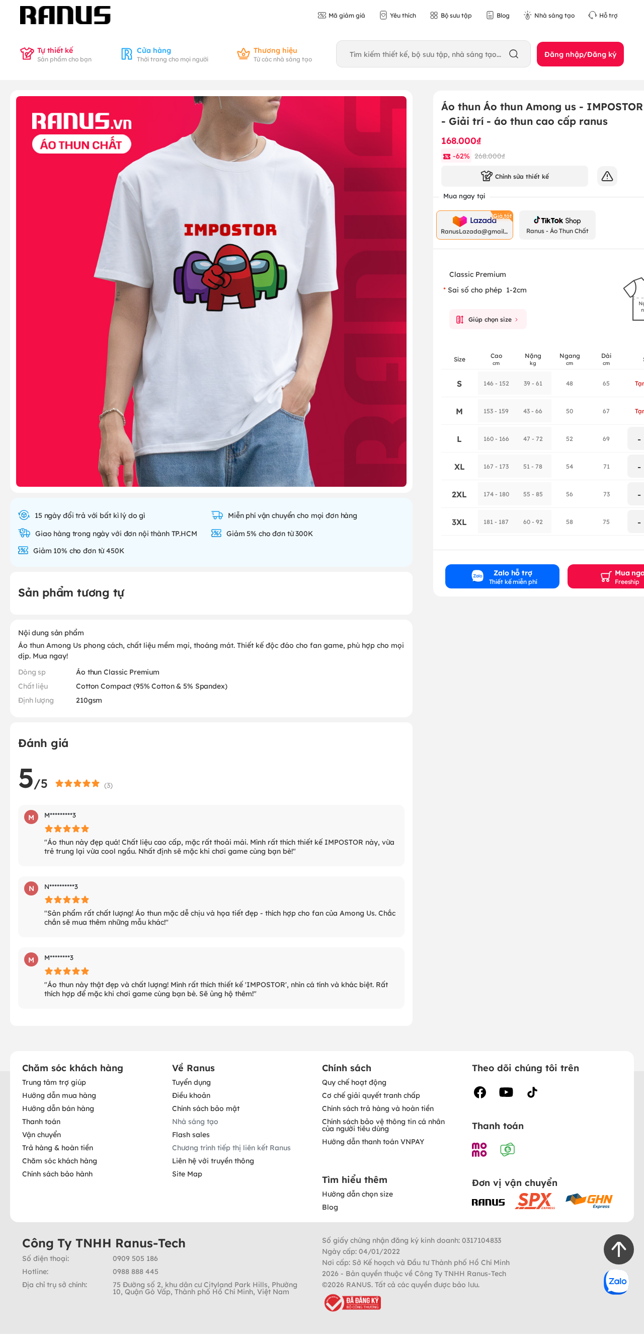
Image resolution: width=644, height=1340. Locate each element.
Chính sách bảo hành (57, 1173)
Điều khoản (191, 1094)
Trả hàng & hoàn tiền (57, 1147)
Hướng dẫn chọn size (357, 1193)
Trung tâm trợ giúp (54, 1081)
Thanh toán (41, 1121)
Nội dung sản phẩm (51, 632)
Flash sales (191, 1134)
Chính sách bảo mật (205, 1107)
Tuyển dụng (191, 1081)
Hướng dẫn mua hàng (59, 1094)
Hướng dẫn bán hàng (58, 1107)
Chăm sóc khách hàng (59, 1160)
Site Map (187, 1173)
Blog (330, 1206)
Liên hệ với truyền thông (213, 1160)
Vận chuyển (41, 1134)
